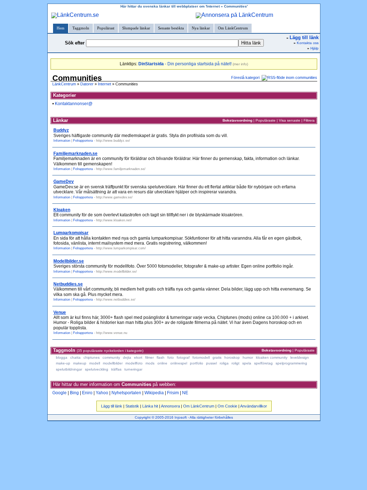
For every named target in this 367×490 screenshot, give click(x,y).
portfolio (196, 363)
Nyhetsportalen (126, 392)
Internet (104, 84)
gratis (217, 357)
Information (61, 140)
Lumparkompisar (71, 232)
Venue (59, 312)
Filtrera (309, 120)
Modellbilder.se (68, 261)
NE (185, 392)
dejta (127, 357)
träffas (116, 369)
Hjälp (314, 48)
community (111, 357)
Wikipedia (154, 392)
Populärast (105, 28)
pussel (211, 363)
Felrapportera (83, 140)
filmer (149, 357)
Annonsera (170, 406)
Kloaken (61, 209)
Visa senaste (289, 120)
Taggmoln (80, 28)
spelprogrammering (291, 363)
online (162, 363)
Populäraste (266, 120)
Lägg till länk (111, 406)
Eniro (87, 392)
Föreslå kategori (245, 77)
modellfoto (134, 363)
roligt (235, 363)
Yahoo (102, 392)
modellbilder (113, 363)
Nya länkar (201, 28)
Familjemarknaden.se (75, 153)
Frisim (173, 392)
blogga (61, 357)
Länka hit (150, 406)
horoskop (232, 357)
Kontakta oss (308, 43)
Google (59, 392)
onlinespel (178, 363)
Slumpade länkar (136, 28)
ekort (138, 357)
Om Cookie (227, 406)
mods (150, 363)
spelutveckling (96, 369)
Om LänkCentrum (233, 28)
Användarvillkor (253, 406)
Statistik (132, 406)
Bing (74, 392)
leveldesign (299, 357)
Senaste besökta (171, 28)
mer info (240, 64)
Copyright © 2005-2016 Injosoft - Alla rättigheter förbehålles (184, 417)
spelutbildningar (69, 369)
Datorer (87, 84)
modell (94, 363)
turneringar (133, 369)
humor (248, 357)
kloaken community (271, 357)
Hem (61, 28)
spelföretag (263, 363)
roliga (224, 363)
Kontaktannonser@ (73, 103)
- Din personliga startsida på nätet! (185, 63)
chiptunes (92, 357)
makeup (79, 363)
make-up (63, 363)
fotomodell (201, 357)
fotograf (183, 357)
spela (246, 363)
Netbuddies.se (68, 284)
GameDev (63, 181)
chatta (75, 357)
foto (170, 357)
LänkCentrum (64, 84)
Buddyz (61, 130)
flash (161, 357)
